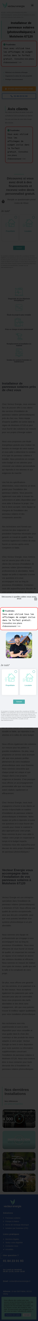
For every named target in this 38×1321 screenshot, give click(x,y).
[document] (19, 660)
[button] (36, 599)
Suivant (19, 702)
